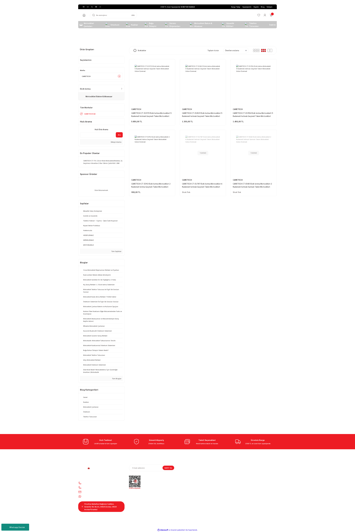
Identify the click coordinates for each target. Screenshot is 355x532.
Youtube (252, 505)
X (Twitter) (252, 500)
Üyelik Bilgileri (235, 470)
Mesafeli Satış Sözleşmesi (190, 466)
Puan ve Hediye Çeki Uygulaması (243, 474)
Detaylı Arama (115, 142)
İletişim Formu (185, 477)
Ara (119, 134)
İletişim (182, 474)
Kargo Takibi (184, 485)
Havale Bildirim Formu (188, 481)
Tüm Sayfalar (116, 251)
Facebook (239, 500)
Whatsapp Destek (17, 527)
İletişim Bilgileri (236, 466)
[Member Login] (264, 15)
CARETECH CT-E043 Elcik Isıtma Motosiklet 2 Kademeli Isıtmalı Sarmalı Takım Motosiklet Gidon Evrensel (252, 185)
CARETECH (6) (89, 114)
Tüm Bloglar (116, 378)
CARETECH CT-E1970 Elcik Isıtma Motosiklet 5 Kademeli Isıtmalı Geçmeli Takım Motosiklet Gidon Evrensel (151, 115)
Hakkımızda (184, 489)
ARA (133, 15)
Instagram (239, 505)
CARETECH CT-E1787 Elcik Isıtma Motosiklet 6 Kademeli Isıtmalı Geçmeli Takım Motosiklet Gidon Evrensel (202, 185)
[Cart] (271, 15)
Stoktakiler (142, 50)
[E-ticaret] (177, 530)
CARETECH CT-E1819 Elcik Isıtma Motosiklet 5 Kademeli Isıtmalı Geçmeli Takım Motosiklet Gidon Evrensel (202, 115)
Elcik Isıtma (126, 35)
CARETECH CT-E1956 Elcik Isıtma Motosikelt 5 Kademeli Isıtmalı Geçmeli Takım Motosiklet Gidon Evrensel (253, 115)
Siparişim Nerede (186, 470)
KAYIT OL (168, 468)
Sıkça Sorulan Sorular (238, 477)
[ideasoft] (162, 530)
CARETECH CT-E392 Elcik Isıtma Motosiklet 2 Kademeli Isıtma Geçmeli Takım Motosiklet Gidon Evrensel (150, 185)
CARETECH (136, 109)
